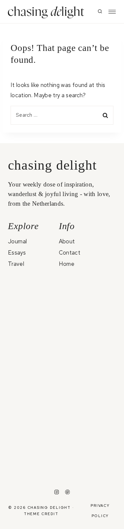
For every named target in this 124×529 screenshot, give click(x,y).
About (67, 241)
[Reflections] (34, 452)
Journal (17, 241)
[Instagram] (57, 492)
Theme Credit (41, 513)
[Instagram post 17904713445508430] (89, 290)
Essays (17, 252)
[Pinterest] (67, 492)
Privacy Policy (100, 510)
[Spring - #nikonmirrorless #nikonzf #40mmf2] (89, 461)
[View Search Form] (100, 11)
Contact (69, 252)
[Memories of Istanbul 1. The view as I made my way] (34, 373)
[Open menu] (112, 12)
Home (66, 263)
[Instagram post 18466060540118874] (34, 290)
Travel (16, 263)
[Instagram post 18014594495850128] (89, 311)
